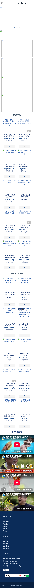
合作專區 (5, 529)
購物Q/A (5, 541)
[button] (17, 444)
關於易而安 (6, 522)
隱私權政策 (6, 546)
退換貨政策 (6, 548)
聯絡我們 (5, 526)
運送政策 (5, 544)
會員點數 (5, 524)
